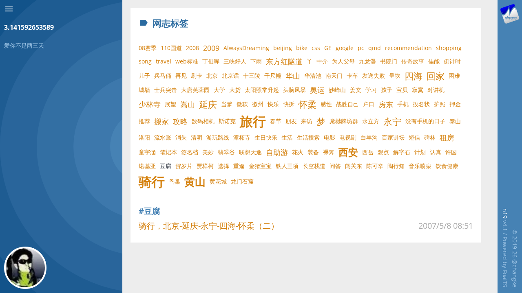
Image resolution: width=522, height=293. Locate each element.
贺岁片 (183, 166)
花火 (297, 152)
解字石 (401, 152)
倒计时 (452, 61)
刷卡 (196, 75)
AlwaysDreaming (246, 48)
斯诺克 (227, 121)
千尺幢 (272, 75)
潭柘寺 (241, 137)
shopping (449, 48)
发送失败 (373, 75)
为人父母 (343, 61)
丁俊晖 (210, 61)
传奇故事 (412, 61)
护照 (439, 104)
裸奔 (328, 152)
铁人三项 (287, 166)
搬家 (161, 121)
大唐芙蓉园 (195, 90)
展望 (170, 104)
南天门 (334, 75)
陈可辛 (374, 166)
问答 (335, 166)
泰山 (455, 121)
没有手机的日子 (425, 121)
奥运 (317, 90)
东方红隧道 (284, 61)
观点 (383, 152)
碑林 (430, 137)
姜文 (355, 90)
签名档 (189, 152)
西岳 (368, 152)
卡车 (352, 75)
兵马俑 (162, 75)
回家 (436, 76)
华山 (292, 76)
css (316, 48)
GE (328, 48)
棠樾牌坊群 (344, 121)
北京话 (230, 75)
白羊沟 (369, 137)
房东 (385, 104)
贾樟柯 (205, 166)
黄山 (195, 181)
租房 (447, 137)
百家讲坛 (393, 137)
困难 (454, 75)
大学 (219, 90)
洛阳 (144, 137)
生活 (287, 137)
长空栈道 (314, 166)
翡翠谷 (226, 152)
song (145, 61)
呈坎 (394, 75)
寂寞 (417, 90)
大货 (235, 90)
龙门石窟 (242, 181)
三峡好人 (234, 61)
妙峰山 (337, 90)
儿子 (144, 75)
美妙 (208, 152)
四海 (413, 76)
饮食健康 (447, 166)
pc (361, 48)
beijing (282, 48)
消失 (181, 137)
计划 (420, 152)
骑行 (152, 181)
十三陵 (251, 75)
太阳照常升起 (262, 90)
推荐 (144, 121)
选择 (223, 166)
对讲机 (436, 90)
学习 (371, 90)
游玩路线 (217, 137)
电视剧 (347, 137)
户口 (368, 104)
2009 (211, 48)
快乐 (273, 104)
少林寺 (150, 104)
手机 (403, 104)
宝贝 (402, 90)
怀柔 (307, 104)
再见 (181, 75)
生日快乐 (265, 137)
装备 (313, 152)
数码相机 (203, 121)
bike (301, 48)
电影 (329, 137)
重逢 (239, 166)
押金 (455, 104)
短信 (414, 137)
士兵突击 (165, 90)
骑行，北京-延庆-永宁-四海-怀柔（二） (209, 225)
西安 (348, 152)
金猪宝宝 (260, 166)
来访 (306, 121)
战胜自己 (347, 104)
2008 (192, 48)
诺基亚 (147, 166)
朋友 (291, 121)
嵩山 (187, 104)
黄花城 (218, 181)
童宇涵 (147, 152)
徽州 (257, 104)
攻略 (180, 121)
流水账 (162, 137)
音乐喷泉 (420, 166)
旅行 (253, 121)
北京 (212, 75)
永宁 (392, 121)
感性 (326, 104)
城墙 (144, 90)
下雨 (256, 61)
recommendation (408, 48)
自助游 (277, 152)
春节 (275, 121)
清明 (196, 137)
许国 (451, 152)
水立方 (370, 121)
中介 (322, 61)
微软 (242, 104)
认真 (435, 152)
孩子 (386, 90)
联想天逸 (250, 152)
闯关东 (353, 166)
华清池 (312, 75)
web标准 (186, 61)
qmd (374, 48)
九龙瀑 (367, 61)
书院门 (388, 61)
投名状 (421, 104)
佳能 (434, 61)
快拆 (288, 104)
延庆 (208, 104)
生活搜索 (308, 137)
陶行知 (396, 166)
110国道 (171, 48)
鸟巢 (174, 181)
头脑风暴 (294, 90)
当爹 (226, 104)
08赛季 (148, 48)
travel (163, 61)
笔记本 (168, 152)
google (345, 48)
